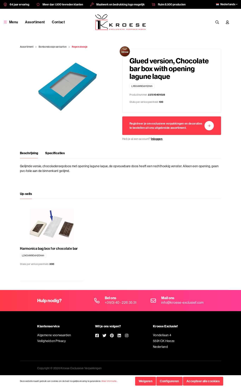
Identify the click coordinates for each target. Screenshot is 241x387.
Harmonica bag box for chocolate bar (49, 248)
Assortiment (35, 22)
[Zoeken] (217, 22)
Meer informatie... (109, 381)
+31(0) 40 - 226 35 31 (121, 302)
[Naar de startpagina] (120, 22)
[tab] (29, 153)
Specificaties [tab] (55, 153)
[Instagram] (127, 335)
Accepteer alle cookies (203, 381)
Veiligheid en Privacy (51, 341)
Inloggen (156, 139)
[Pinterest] (112, 335)
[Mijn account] (227, 22)
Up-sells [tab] (26, 194)
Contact (58, 22)
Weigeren (145, 381)
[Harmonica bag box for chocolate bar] (51, 226)
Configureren (169, 381)
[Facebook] (97, 335)
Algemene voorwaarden (54, 335)
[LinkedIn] (119, 335)
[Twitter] (104, 335)
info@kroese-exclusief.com (182, 302)
